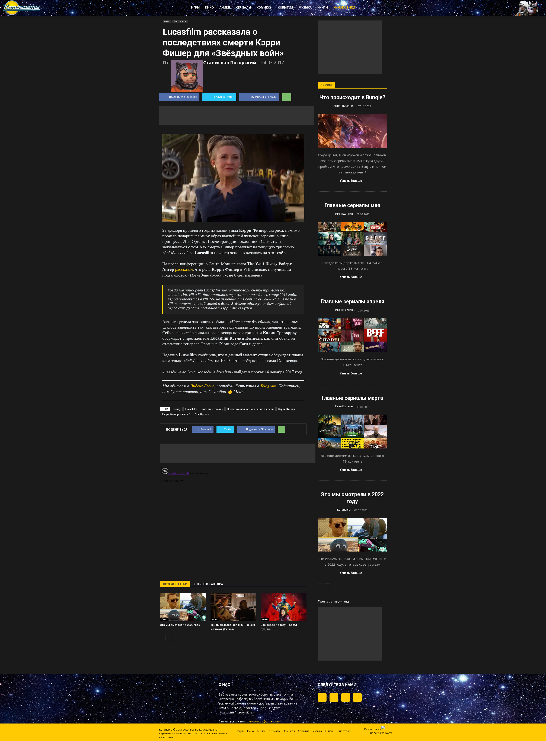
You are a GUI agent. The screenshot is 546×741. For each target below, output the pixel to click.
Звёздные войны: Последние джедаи (250, 409)
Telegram (268, 385)
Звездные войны (212, 409)
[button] (375, 8)
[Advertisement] (236, 115)
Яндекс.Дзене (202, 385)
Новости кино (180, 21)
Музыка (305, 7)
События (285, 7)
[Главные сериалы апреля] (352, 335)
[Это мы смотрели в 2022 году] (183, 607)
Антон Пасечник (344, 106)
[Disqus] (233, 519)
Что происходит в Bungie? (352, 97)
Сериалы (243, 7)
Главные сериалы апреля (352, 301)
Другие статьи (175, 584)
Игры (195, 7)
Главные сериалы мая (352, 205)
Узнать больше (351, 180)
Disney (177, 409)
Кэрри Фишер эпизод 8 (176, 414)
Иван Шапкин (344, 213)
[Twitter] (334, 697)
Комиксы (264, 7)
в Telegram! (273, 708)
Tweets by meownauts (333, 601)
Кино (209, 7)
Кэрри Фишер (286, 409)
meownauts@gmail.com (263, 721)
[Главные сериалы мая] (352, 239)
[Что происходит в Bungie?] (352, 131)
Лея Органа (202, 414)
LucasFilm (191, 409)
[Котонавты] (22, 14)
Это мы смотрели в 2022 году (180, 624)
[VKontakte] (345, 697)
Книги (322, 7)
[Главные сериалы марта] (352, 431)
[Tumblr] (322, 697)
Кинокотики (344, 7)
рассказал (184, 269)
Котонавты (344, 509)
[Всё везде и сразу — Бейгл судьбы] (283, 607)
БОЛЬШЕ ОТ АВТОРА (207, 584)
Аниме (225, 7)
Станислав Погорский (229, 63)
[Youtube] (357, 697)
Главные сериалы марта (352, 398)
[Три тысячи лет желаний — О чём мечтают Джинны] (233, 607)
